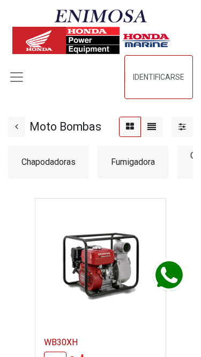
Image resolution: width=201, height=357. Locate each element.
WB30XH (61, 342)
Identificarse (158, 77)
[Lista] (151, 127)
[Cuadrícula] (130, 127)
